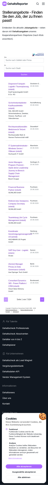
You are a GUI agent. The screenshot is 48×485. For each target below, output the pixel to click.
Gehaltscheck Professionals (15, 328)
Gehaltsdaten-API (10, 371)
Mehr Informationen (15, 458)
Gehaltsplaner (8, 345)
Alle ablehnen (24, 477)
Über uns (6, 398)
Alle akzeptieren (24, 466)
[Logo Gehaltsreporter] (15, 4)
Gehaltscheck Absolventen (15, 334)
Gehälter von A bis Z (12, 339)
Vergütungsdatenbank (13, 366)
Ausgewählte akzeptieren (24, 472)
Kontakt (6, 403)
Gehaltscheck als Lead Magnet (17, 360)
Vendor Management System (16, 377)
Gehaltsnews (8, 392)
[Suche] (37, 4)
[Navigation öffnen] (43, 3)
